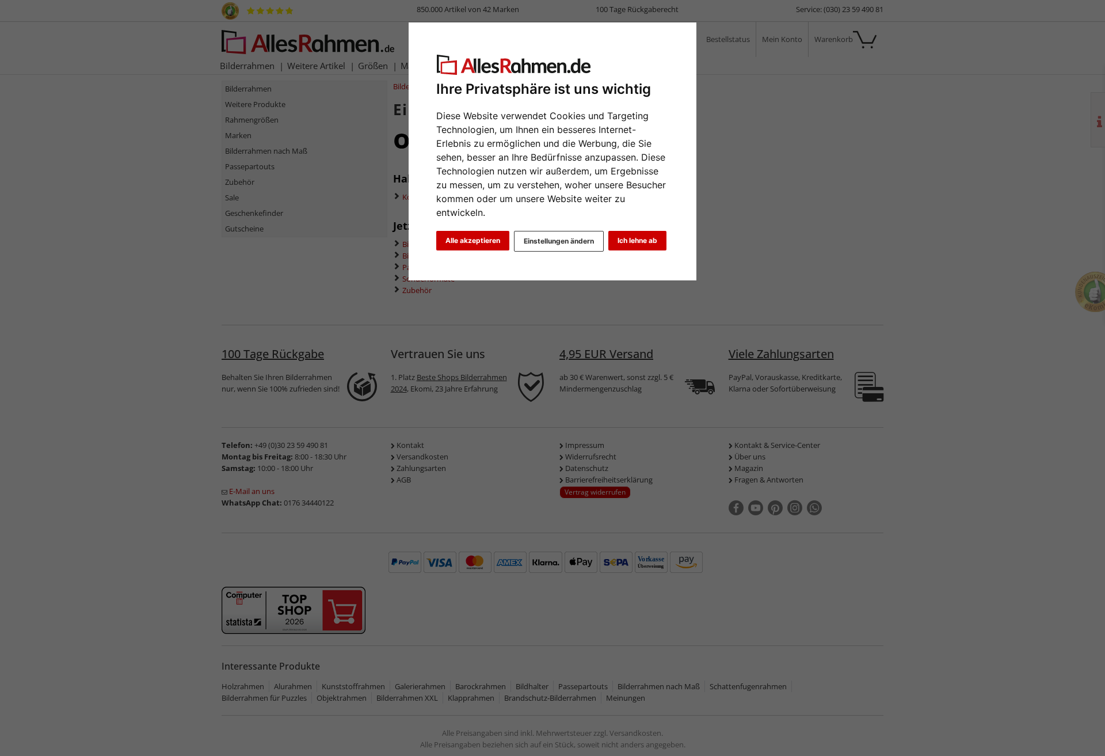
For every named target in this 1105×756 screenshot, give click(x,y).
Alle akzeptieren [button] (472, 240)
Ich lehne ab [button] (637, 240)
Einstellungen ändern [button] (559, 241)
